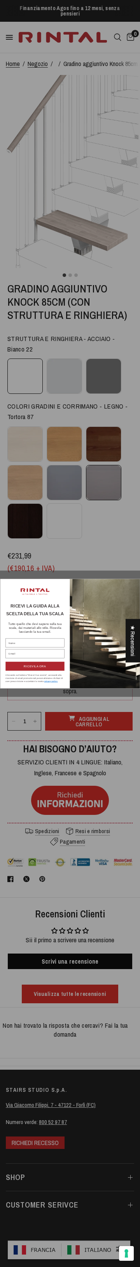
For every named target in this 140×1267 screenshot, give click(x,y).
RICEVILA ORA (35, 666)
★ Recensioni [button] (133, 640)
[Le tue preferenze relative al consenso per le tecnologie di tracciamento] (126, 1253)
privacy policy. (51, 681)
